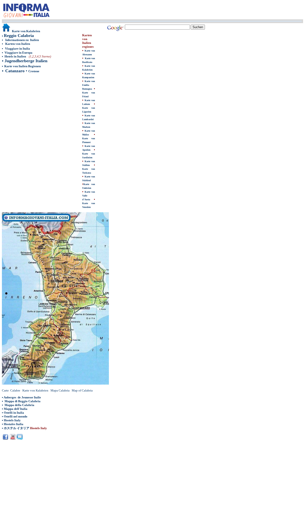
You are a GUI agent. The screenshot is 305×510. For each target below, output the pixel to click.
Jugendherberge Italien (26, 60)
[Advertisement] (42, 110)
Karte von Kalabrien (35, 390)
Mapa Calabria (60, 390)
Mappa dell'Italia (15, 409)
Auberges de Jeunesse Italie (22, 397)
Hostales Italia (13, 424)
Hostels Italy (12, 420)
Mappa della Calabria (19, 405)
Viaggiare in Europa (18, 52)
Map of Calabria (82, 390)
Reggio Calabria (19, 35)
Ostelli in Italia (14, 412)
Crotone (33, 71)
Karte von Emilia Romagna (88, 85)
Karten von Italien (17, 44)
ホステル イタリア (16, 428)
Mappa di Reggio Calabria (23, 401)
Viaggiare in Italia (17, 48)
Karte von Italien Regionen (22, 66)
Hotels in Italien (16, 56)
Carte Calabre (11, 390)
